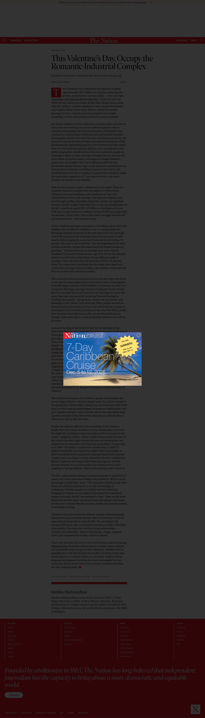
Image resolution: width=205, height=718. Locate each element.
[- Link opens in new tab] (102, 359)
